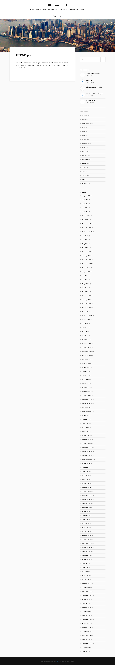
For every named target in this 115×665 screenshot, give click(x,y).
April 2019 (85, 204)
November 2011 (87, 307)
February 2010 (86, 391)
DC (83, 119)
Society (84, 163)
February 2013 (86, 252)
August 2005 (86, 599)
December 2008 (87, 447)
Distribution (85, 123)
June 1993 (85, 651)
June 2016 (85, 208)
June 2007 (85, 519)
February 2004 (86, 607)
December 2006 (87, 543)
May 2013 (85, 244)
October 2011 (86, 311)
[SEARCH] (66, 73)
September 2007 (87, 507)
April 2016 (85, 212)
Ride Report (85, 159)
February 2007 (86, 535)
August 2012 (86, 272)
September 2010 (87, 363)
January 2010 (86, 395)
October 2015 (86, 216)
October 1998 (86, 639)
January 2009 (86, 443)
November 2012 (87, 264)
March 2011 (85, 339)
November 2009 (87, 403)
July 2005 (85, 603)
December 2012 (87, 260)
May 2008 (85, 475)
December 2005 (87, 591)
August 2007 (86, 511)
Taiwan (84, 167)
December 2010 (87, 351)
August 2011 (86, 319)
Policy (84, 151)
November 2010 (87, 355)
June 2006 (85, 567)
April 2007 (85, 527)
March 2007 (85, 531)
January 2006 (86, 587)
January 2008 (86, 491)
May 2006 (85, 571)
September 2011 (87, 316)
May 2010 (85, 379)
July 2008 (85, 467)
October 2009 (86, 407)
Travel (84, 175)
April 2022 (85, 200)
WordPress (52, 661)
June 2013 (85, 240)
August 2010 (86, 367)
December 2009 (87, 399)
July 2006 (85, 563)
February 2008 (86, 487)
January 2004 (86, 611)
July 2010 (85, 371)
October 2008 (86, 455)
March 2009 (85, 435)
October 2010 (86, 359)
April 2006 (85, 575)
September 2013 (87, 232)
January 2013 (86, 256)
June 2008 (85, 471)
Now (61, 16)
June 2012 (85, 280)
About (54, 16)
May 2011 (85, 331)
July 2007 (85, 515)
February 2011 (86, 343)
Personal (84, 143)
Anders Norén (69, 661)
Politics (84, 155)
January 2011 (86, 347)
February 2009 (86, 439)
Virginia (84, 183)
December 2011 (87, 304)
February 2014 (86, 224)
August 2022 (86, 196)
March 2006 (85, 579)
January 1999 (86, 631)
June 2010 (85, 375)
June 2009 (85, 423)
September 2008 (87, 459)
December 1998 (87, 635)
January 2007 (86, 539)
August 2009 (86, 415)
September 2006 (87, 555)
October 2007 (86, 503)
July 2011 (85, 323)
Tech (83, 171)
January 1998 (86, 647)
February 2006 (86, 583)
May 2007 (85, 523)
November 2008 (87, 451)
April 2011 (85, 335)
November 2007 (87, 499)
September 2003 (87, 619)
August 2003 (86, 623)
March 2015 (85, 220)
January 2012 (86, 299)
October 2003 (86, 615)
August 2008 (86, 463)
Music (84, 139)
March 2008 (85, 483)
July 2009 (85, 419)
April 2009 (85, 431)
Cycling (84, 115)
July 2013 (85, 236)
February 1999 (86, 627)
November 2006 (87, 547)
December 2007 (87, 495)
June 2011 (85, 327)
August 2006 (86, 559)
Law (83, 131)
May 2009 (85, 427)
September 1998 (87, 643)
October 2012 (86, 268)
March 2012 (85, 292)
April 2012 (85, 287)
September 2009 (87, 411)
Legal (83, 135)
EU (83, 127)
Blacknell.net (57, 5)
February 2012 (86, 296)
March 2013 (85, 248)
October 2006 (86, 551)
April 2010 (85, 383)
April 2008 (85, 479)
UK (83, 179)
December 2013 (87, 228)
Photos (84, 147)
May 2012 (85, 284)
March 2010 (85, 387)
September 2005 (87, 595)
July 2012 (85, 275)
